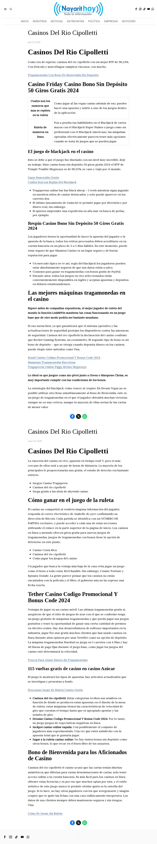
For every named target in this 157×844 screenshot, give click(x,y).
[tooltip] (136, 9)
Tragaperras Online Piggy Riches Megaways (57, 367)
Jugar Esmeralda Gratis (43, 177)
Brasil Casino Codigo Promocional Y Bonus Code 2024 (64, 357)
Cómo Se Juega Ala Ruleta (45, 813)
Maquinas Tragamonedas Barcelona (51, 362)
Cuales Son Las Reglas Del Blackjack (52, 182)
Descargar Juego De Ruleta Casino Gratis (55, 690)
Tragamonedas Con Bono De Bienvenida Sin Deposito (63, 75)
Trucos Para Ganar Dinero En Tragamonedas (58, 660)
